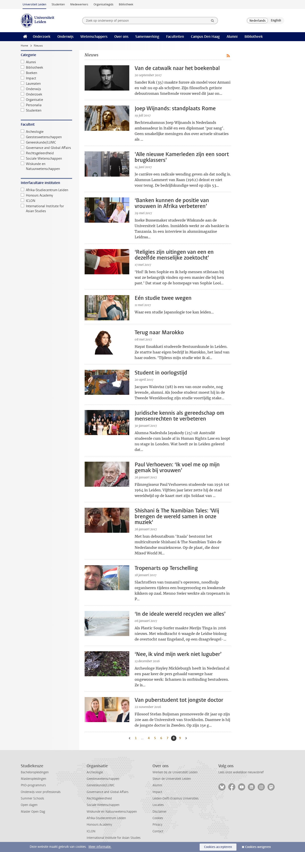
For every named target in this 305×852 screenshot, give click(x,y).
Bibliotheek (126, 4)
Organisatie (34, 99)
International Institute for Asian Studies (45, 208)
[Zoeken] (212, 20)
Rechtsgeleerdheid (40, 153)
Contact (157, 831)
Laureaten (33, 83)
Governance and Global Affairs (48, 148)
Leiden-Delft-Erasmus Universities (175, 798)
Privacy (157, 824)
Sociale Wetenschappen (44, 158)
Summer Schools (32, 798)
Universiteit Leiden (34, 4)
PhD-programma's (33, 785)
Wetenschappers (93, 36)
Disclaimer (159, 812)
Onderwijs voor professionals (41, 792)
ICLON (30, 201)
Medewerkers (79, 4)
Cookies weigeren (258, 847)
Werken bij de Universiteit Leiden (175, 772)
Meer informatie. (99, 847)
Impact (31, 78)
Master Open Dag (33, 812)
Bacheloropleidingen (35, 772)
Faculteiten (175, 36)
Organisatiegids (103, 4)
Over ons (121, 36)
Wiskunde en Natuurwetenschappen (43, 166)
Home (24, 45)
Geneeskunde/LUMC (41, 142)
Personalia (34, 105)
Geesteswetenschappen (44, 137)
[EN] (276, 20)
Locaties (158, 805)
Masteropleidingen (33, 779)
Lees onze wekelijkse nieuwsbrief (241, 772)
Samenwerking (147, 36)
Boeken (31, 73)
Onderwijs (65, 36)
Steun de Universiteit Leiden (171, 779)
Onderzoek (41, 36)
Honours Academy (39, 195)
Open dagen (29, 805)
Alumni (232, 36)
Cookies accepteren (218, 847)
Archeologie (35, 131)
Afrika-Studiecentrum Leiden (47, 190)
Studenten (58, 4)
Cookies (157, 818)
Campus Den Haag (205, 36)
